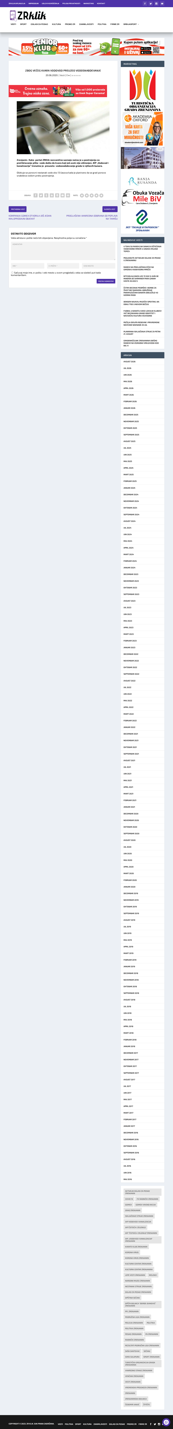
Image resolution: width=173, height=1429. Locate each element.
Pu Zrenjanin (151, 1334)
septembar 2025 (131, 434)
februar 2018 (130, 1040)
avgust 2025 (129, 441)
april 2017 (128, 1106)
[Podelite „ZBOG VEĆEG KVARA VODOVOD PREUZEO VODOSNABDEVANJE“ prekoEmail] (62, 195)
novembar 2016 (131, 1139)
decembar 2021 (131, 734)
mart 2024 (129, 554)
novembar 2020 (131, 820)
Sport (23, 24)
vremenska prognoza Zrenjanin (141, 1387)
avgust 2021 (129, 760)
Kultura (56, 24)
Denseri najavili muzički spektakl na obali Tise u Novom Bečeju (141, 303)
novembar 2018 (131, 980)
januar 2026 (129, 408)
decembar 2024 (131, 494)
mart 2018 (129, 1033)
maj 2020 (128, 860)
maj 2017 (128, 1099)
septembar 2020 (131, 833)
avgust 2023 (129, 601)
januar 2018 (129, 1046)
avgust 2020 (130, 840)
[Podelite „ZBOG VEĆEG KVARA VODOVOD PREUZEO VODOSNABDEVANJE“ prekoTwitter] (41, 195)
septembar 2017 (131, 1073)
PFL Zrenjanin (132, 1311)
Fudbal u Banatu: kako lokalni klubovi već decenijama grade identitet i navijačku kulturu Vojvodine (143, 313)
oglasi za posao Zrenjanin (138, 1292)
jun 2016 (127, 1172)
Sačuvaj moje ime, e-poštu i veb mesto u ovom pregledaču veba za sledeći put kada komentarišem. (56, 273)
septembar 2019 (131, 913)
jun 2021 (127, 773)
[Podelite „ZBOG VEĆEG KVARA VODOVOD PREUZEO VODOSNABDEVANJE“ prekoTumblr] (46, 195)
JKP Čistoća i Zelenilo (135, 1227)
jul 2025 (127, 448)
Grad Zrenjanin (132, 1210)
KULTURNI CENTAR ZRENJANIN (138, 1264)
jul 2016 (127, 1166)
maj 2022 (128, 700)
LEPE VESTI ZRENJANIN (135, 1275)
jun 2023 (128, 614)
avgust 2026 (129, 361)
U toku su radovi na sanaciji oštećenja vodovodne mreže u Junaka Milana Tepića (142, 248)
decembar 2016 (131, 1132)
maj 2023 (128, 621)
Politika (102, 24)
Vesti (13, 24)
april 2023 (128, 627)
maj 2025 (128, 461)
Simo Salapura (132, 1357)
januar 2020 (129, 887)
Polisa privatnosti (71, 3)
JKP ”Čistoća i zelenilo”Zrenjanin (141, 1233)
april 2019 (128, 946)
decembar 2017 (131, 1053)
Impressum (34, 3)
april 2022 (128, 707)
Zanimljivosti (86, 24)
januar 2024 (129, 567)
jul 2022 (127, 687)
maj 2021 (128, 780)
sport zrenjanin (151, 1357)
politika (151, 1323)
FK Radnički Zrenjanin (147, 1199)
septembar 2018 (131, 993)
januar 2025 (129, 488)
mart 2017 (128, 1113)
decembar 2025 (131, 414)
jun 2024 (128, 534)
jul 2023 (127, 607)
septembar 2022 (131, 674)
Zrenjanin (130, 1393)
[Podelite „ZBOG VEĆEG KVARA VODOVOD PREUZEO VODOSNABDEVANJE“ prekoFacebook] (35, 195)
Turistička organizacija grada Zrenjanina (140, 1363)
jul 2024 (127, 528)
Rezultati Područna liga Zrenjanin (142, 1345)
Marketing (89, 3)
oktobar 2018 (130, 986)
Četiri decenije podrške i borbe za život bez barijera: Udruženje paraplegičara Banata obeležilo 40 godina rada (141, 291)
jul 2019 (127, 926)
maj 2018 (128, 1020)
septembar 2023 (131, 594)
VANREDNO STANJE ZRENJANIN (138, 1370)
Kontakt (101, 3)
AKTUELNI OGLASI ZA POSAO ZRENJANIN (137, 1192)
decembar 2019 (131, 893)
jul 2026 (127, 368)
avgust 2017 (129, 1079)
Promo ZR (70, 24)
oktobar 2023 (130, 587)
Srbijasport (130, 24)
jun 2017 (127, 1093)
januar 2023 (129, 647)
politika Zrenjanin (134, 1328)
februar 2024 (130, 561)
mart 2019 (128, 953)
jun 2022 (128, 694)
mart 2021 (128, 793)
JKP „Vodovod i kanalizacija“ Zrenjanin (138, 1240)
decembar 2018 (131, 973)
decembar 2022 (131, 654)
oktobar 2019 (130, 906)
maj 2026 (128, 381)
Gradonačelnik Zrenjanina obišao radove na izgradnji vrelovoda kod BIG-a (141, 343)
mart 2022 (129, 714)
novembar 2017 (131, 1059)
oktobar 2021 (130, 747)
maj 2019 (128, 940)
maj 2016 (128, 1179)
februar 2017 (130, 1119)
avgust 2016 (129, 1159)
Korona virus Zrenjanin (137, 1258)
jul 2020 (127, 847)
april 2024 (129, 548)
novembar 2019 (131, 900)
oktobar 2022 (130, 667)
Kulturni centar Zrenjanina (139, 1269)
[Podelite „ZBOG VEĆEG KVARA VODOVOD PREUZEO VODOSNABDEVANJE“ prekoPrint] (68, 195)
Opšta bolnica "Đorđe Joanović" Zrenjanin (140, 1304)
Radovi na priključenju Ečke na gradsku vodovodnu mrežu (139, 268)
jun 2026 (128, 375)
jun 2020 (128, 853)
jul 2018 (127, 1006)
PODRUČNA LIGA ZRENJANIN (137, 1317)
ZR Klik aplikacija (17, 3)
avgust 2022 (129, 681)
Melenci (153, 1275)
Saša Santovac (132, 1351)
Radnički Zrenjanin (134, 1340)
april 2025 (128, 468)
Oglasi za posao (39, 24)
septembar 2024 (131, 514)
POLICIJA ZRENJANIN (134, 1323)
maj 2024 (128, 541)
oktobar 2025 (130, 428)
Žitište (146, 1404)
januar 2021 (129, 807)
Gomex (128, 1204)
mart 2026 (129, 395)
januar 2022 (129, 727)
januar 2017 (129, 1126)
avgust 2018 (129, 1000)
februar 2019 (130, 960)
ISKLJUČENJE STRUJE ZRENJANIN (139, 1216)
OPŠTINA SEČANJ (132, 1298)
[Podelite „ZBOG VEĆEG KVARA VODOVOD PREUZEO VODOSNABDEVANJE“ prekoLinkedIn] (51, 195)
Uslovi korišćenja (50, 3)
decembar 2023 (131, 574)
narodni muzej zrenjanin (137, 1281)
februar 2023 (130, 641)
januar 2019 (129, 966)
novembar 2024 (131, 501)
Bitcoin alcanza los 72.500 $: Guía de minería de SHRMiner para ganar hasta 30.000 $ (141, 278)
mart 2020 (129, 873)
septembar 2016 (131, 1152)
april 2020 (129, 867)
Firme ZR (114, 24)
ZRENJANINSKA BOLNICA (136, 1399)
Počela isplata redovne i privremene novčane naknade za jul (141, 323)
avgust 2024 (130, 521)
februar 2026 (130, 401)
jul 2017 (127, 1086)
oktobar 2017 (130, 1066)
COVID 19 (129, 1199)
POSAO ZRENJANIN (133, 1334)
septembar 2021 (131, 754)
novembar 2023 (131, 581)
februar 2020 (130, 880)
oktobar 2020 (130, 827)
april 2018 (128, 1026)
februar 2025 (130, 481)
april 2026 (128, 388)
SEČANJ (147, 1351)
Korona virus (132, 1252)
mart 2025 (129, 474)
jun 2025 (128, 454)
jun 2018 (128, 1013)
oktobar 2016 (130, 1146)
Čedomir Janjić (132, 1404)
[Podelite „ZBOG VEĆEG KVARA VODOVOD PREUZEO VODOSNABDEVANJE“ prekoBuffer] (57, 195)
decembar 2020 (131, 813)
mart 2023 (129, 634)
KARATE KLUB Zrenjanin (136, 1247)
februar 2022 (130, 720)
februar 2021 (130, 800)
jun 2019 (127, 933)
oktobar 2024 (130, 508)
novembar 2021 (131, 740)
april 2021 (128, 787)
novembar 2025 (131, 421)
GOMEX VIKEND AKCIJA (146, 1204)
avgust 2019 (129, 920)
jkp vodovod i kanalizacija (138, 1222)
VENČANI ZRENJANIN (134, 1376)
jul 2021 (127, 767)
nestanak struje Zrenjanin (138, 1286)
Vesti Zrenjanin (132, 1382)
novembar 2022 (131, 661)
